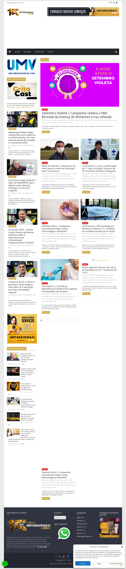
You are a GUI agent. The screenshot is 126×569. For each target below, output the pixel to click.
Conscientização (111, 120)
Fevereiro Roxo (51, 239)
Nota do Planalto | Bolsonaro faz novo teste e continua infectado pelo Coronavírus (59, 168)
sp (104, 181)
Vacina (110, 282)
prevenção (89, 181)
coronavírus (45, 178)
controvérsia (66, 176)
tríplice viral (104, 282)
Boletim (105, 176)
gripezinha (64, 178)
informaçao (67, 239)
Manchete (80, 530)
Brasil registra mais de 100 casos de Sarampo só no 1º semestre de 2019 (99, 270)
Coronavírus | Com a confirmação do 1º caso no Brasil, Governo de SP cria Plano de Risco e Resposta (99, 168)
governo (101, 178)
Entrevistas (39, 52)
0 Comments (86, 120)
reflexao (59, 122)
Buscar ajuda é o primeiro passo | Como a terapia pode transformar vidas (28, 386)
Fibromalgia (60, 239)
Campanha (103, 120)
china (114, 176)
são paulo (95, 181)
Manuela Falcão (29, 145)
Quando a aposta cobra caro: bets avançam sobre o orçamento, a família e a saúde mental (28, 372)
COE (83, 178)
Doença (44, 122)
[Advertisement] (63, 34)
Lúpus (73, 239)
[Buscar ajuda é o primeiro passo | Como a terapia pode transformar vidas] (13, 383)
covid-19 (52, 178)
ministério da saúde (109, 178)
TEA (115, 280)
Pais (48, 122)
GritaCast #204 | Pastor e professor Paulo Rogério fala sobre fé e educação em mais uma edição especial (21, 287)
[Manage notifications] (121, 564)
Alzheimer (96, 120)
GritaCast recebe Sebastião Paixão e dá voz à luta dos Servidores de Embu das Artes (28, 357)
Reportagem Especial (83, 536)
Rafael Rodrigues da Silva (65, 174)
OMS (83, 181)
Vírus (107, 181)
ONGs (43, 241)
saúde (101, 181)
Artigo (17, 52)
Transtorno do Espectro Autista (91, 282)
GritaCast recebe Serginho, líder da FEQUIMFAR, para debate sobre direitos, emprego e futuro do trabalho (22, 185)
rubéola (104, 280)
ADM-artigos (63, 120)
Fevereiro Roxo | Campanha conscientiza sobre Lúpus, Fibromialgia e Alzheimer (56, 228)
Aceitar (83, 563)
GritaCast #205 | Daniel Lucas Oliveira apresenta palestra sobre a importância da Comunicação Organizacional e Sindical (21, 236)
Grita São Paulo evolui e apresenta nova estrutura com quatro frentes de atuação (28, 417)
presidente (52, 181)
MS (100, 280)
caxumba (109, 277)
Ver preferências (115, 563)
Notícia (50, 52)
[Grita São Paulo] (10, 52)
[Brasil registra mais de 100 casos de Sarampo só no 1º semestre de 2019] (100, 260)
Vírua (54, 301)
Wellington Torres (65, 234)
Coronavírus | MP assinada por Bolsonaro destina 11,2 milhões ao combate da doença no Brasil (98, 228)
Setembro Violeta (68, 122)
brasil (110, 176)
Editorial (27, 52)
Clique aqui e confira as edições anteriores (20, 107)
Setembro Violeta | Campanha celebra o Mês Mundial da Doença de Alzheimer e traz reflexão (77, 115)
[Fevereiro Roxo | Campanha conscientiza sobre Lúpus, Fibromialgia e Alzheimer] (59, 200)
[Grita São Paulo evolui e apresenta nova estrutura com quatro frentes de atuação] (13, 413)
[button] (122, 547)
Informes (80, 527)
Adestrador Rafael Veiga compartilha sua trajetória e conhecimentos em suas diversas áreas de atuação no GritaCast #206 (21, 137)
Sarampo (110, 280)
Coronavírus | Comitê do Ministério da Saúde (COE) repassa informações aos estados (59, 289)
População (53, 122)
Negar (99, 563)
